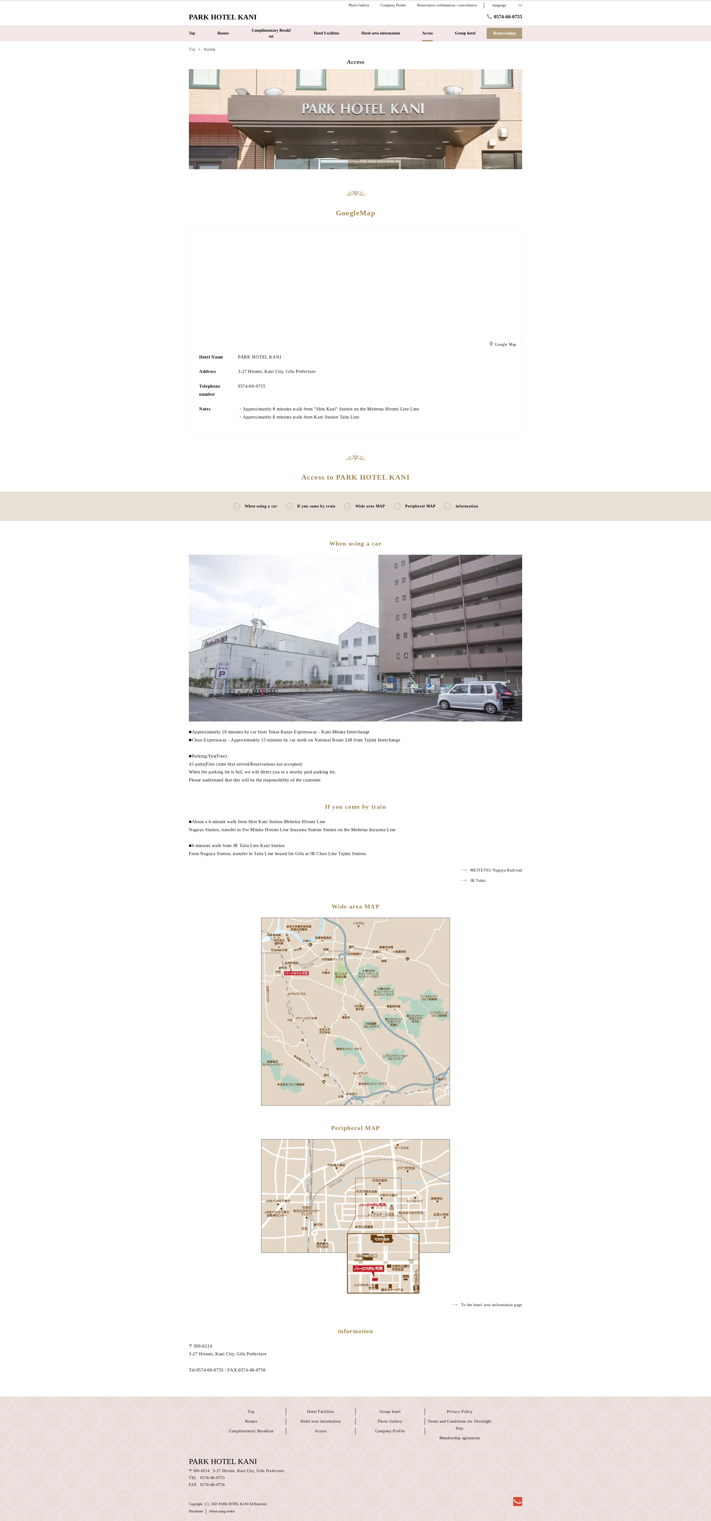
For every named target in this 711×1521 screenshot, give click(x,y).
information (467, 506)
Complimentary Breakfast (251, 1431)
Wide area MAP (370, 506)
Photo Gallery (390, 1421)
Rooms (251, 1421)
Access (320, 1431)
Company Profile (390, 1431)
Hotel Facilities (320, 1412)
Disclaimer (196, 1511)
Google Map (505, 344)
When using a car (261, 506)
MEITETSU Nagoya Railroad (496, 870)
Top (251, 1412)
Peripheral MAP (420, 506)
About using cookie (222, 1511)
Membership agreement (459, 1438)
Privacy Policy (460, 1412)
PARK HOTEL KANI (223, 1461)
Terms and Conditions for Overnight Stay (460, 1424)
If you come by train (316, 506)
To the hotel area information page (491, 1305)
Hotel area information (321, 1421)
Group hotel (390, 1412)
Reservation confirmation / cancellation (447, 5)
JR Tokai (478, 880)
